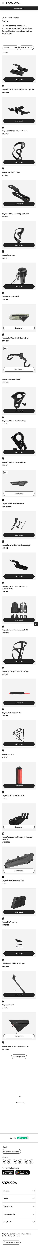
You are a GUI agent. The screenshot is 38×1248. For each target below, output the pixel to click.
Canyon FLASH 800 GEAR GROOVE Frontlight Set (18, 89)
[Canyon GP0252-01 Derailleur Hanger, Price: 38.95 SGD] (19, 401)
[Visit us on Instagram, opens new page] (9, 1162)
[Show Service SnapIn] (36, 624)
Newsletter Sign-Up (12, 1151)
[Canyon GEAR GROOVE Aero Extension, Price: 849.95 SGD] (19, 111)
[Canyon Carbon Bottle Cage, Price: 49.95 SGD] (19, 152)
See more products (19, 1057)
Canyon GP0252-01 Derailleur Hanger (14, 421)
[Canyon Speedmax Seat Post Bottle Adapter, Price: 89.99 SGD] (19, 525)
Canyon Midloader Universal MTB (13, 881)
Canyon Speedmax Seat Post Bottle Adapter (16, 545)
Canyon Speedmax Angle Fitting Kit (13, 963)
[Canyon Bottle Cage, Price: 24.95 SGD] (19, 235)
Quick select (19, 328)
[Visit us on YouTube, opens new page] (15, 1162)
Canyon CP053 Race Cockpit (11, 379)
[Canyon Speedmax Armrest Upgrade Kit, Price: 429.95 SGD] (19, 610)
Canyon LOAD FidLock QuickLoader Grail (15, 1046)
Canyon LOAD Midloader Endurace (13, 504)
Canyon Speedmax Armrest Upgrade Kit (15, 630)
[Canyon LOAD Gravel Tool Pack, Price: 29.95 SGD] (19, 693)
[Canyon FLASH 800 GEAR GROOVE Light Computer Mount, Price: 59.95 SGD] (19, 566)
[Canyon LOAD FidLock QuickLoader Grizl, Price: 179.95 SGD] (19, 318)
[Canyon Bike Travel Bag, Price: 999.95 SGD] (19, 902)
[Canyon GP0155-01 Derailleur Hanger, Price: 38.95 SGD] (19, 442)
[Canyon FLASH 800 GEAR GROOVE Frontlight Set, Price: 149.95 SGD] (19, 69)
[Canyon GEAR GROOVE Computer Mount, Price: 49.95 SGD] (19, 194)
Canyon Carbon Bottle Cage (11, 172)
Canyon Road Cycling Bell (10, 296)
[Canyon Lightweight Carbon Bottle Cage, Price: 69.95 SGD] (19, 651)
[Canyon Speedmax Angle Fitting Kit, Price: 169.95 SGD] (19, 943)
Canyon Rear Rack (8, 754)
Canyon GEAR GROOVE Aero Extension (14, 131)
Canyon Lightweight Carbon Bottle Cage (15, 671)
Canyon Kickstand (8, 1005)
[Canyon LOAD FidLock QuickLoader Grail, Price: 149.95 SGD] (19, 1026)
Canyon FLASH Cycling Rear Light (13, 796)
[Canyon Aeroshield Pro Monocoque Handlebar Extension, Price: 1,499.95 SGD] (19, 817)
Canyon (4, 18)
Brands (16, 18)
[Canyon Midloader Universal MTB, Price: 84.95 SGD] (19, 860)
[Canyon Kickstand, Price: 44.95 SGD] (19, 985)
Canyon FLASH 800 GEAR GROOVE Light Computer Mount (15, 587)
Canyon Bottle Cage (8, 255)
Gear (10, 18)
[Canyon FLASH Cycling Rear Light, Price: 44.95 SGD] (19, 775)
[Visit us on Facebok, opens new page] (4, 1162)
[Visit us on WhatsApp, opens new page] (31, 1162)
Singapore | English (12, 1242)
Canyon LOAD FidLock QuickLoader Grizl (15, 338)
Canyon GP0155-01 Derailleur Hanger (14, 462)
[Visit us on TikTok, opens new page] (26, 1162)
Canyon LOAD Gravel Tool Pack (12, 713)
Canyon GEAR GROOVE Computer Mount (15, 214)
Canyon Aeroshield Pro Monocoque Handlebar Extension (17, 838)
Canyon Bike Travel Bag (9, 922)
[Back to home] (13, 3)
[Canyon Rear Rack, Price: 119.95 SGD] (19, 734)
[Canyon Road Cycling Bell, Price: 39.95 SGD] (19, 276)
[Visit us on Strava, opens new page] (20, 1162)
